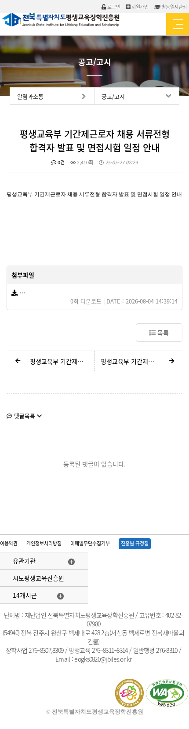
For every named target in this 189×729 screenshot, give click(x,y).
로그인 (113, 7)
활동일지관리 (173, 7)
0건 (60, 162)
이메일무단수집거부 (90, 543)
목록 (162, 332)
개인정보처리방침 (44, 543)
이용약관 (9, 543)
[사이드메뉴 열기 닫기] (177, 24)
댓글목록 (24, 415)
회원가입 (140, 7)
